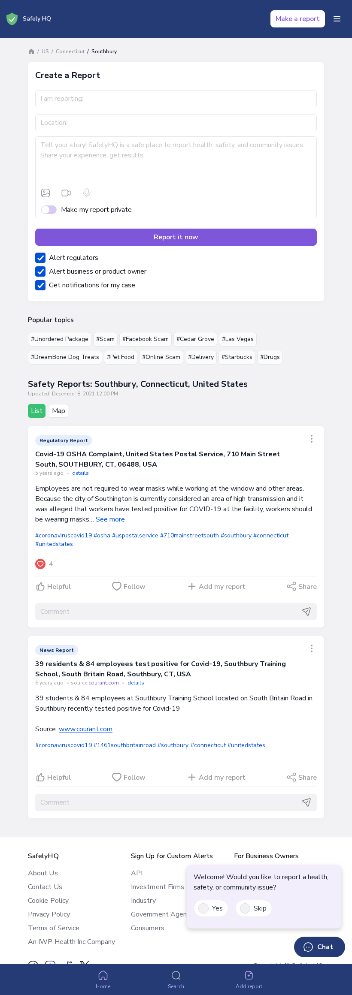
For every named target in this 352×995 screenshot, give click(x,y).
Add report (249, 986)
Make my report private (96, 209)
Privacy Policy (49, 914)
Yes (217, 908)
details (80, 473)
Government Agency (162, 914)
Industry (143, 900)
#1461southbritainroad (125, 745)
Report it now (176, 237)
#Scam (105, 339)
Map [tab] (58, 411)
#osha (102, 535)
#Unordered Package (59, 339)
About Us (43, 873)
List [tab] (36, 411)
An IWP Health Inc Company (71, 942)
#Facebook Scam (145, 339)
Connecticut (70, 51)
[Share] (311, 439)
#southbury (236, 535)
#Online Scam (161, 357)
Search (176, 986)
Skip (260, 908)
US (45, 51)
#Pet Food (120, 357)
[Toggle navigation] (337, 18)
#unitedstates (54, 544)
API (137, 873)
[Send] (306, 611)
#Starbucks (237, 357)
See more (110, 519)
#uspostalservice (135, 535)
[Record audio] (87, 193)
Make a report (298, 19)
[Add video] (66, 193)
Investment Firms (157, 887)
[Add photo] (45, 193)
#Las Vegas (238, 339)
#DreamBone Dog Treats (65, 357)
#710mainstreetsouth (189, 535)
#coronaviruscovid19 (63, 535)
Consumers (147, 928)
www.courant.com (85, 729)
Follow (135, 586)
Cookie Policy (48, 900)
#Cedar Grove (195, 339)
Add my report (222, 586)
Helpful (59, 586)
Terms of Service (53, 928)
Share (307, 586)
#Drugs (270, 357)
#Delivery (201, 357)
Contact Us (45, 887)
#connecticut (270, 535)
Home (103, 986)
